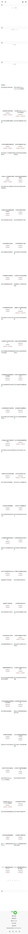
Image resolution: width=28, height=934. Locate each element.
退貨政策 (14, 925)
